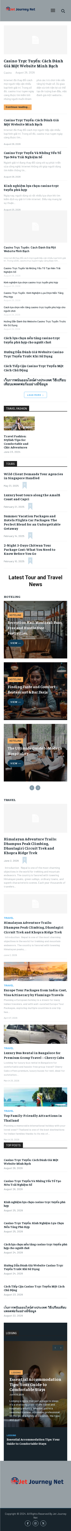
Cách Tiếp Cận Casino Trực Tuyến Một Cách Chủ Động (34, 367)
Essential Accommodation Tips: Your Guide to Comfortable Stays (35, 1384)
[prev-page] (32, 787)
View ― (15, 643)
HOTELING (15, 615)
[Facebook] (28, 1523)
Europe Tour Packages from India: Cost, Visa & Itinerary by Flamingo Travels (35, 992)
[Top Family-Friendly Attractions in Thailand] (35, 1097)
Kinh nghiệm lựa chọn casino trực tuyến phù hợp (31, 282)
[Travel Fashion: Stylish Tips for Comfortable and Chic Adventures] (19, 423)
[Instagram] (35, 1523)
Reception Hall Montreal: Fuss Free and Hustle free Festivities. (35, 627)
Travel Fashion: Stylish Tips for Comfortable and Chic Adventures (16, 441)
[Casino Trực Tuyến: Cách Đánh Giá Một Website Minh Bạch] (35, 226)
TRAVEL (9, 917)
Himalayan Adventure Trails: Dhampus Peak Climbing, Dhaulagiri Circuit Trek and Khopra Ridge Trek (30, 845)
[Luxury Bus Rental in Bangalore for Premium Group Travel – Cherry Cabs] (35, 1034)
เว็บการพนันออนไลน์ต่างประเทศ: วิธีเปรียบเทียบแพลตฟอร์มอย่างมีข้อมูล (35, 382)
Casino (8, 72)
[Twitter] (43, 1523)
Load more (34, 395)
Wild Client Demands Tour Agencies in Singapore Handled (33, 476)
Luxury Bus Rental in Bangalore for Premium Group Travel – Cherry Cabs (34, 1055)
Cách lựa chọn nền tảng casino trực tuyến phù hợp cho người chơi (32, 340)
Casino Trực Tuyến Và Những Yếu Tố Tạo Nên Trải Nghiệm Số (32, 154)
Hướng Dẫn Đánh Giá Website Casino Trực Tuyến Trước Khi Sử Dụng (33, 354)
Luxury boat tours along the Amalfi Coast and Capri (32, 497)
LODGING (16, 1372)
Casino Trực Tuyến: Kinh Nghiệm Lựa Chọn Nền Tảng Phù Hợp (34, 1224)
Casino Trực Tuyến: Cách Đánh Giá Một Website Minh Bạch (30, 249)
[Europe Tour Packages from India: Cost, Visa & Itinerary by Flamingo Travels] (35, 971)
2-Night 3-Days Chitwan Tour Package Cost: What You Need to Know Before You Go (29, 549)
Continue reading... (18, 106)
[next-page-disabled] (38, 787)
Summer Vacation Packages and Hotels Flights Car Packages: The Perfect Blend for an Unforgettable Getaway (32, 522)
